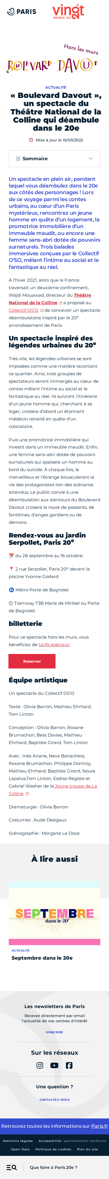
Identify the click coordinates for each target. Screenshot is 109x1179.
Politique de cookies (53, 1149)
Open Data (20, 1149)
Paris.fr (99, 1126)
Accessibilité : (72, 1141)
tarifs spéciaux (54, 644)
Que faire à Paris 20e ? (53, 1167)
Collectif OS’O (23, 310)
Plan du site (87, 1149)
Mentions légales (18, 1141)
